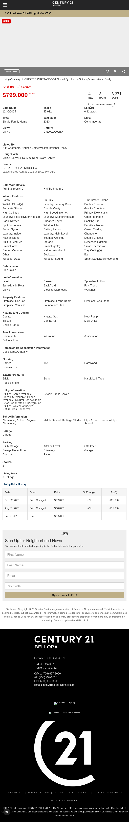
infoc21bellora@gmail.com (58, 684)
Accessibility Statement (71, 793)
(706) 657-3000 (51, 673)
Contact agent (11, 71)
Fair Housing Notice (109, 793)
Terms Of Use (14, 793)
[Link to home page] (64, 5)
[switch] (106, 71)
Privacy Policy (39, 793)
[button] (6, 812)
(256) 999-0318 (48, 677)
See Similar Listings (101, 104)
